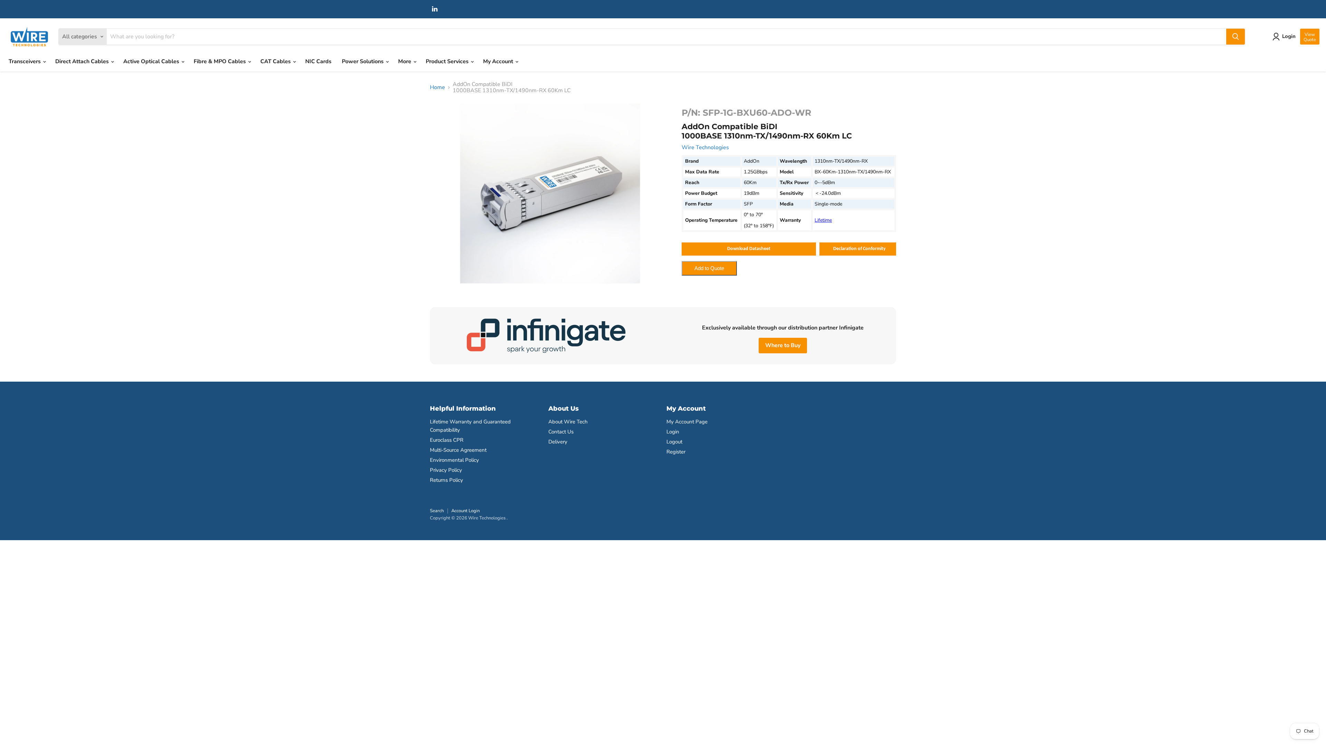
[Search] (1235, 37)
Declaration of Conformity (859, 248)
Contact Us (561, 431)
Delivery (557, 441)
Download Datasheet (748, 248)
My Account (499, 61)
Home (437, 87)
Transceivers (25, 61)
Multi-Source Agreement (458, 450)
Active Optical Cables (152, 61)
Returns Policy (446, 480)
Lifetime (823, 220)
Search (437, 511)
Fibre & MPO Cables (220, 61)
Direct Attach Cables (82, 61)
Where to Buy (782, 345)
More (405, 61)
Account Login (465, 511)
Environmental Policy (454, 460)
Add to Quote (709, 268)
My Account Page (687, 421)
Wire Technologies (705, 147)
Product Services (448, 61)
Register (675, 451)
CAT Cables (276, 61)
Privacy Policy (446, 470)
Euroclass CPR (446, 440)
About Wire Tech (568, 421)
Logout (674, 441)
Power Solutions (363, 61)
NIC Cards (318, 61)
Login (672, 431)
